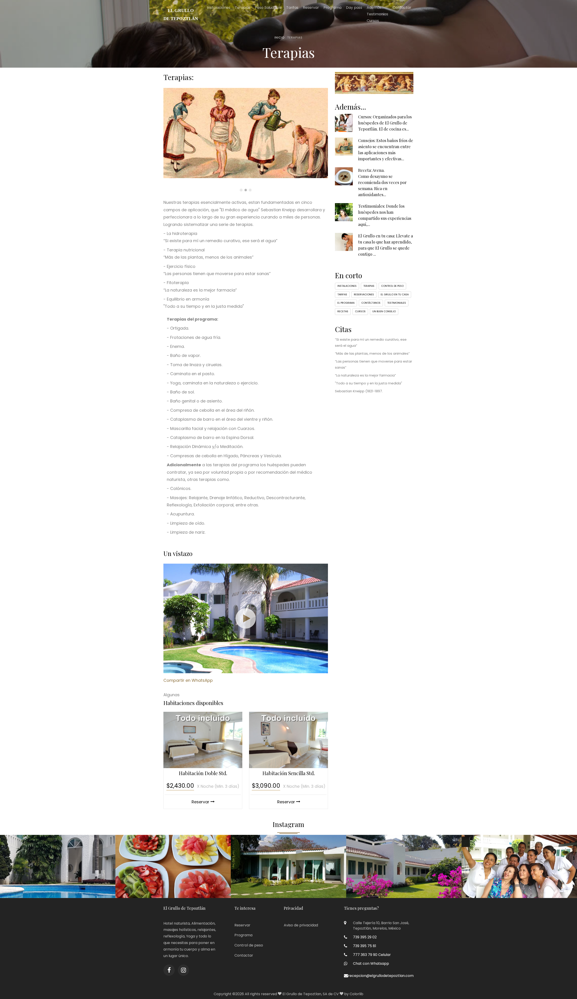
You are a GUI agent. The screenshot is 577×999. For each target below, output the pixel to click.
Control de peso (392, 286)
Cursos (373, 20)
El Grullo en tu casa (395, 294)
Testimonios (377, 14)
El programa (346, 303)
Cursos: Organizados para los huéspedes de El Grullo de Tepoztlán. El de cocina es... (385, 123)
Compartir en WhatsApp (188, 680)
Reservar (311, 7)
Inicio (280, 37)
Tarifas (292, 7)
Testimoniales (396, 303)
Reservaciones (364, 294)
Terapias (242, 7)
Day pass (354, 7)
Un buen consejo (384, 311)
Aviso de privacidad (301, 925)
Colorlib (356, 994)
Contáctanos (370, 303)
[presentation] (164, 138)
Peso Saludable (268, 7)
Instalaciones (218, 7)
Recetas (342, 311)
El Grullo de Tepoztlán (180, 14)
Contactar (402, 7)
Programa (332, 7)
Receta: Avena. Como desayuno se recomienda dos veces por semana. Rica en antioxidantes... (382, 182)
